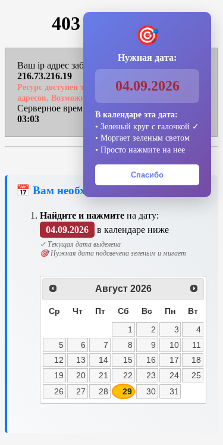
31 (174, 391)
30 (151, 391)
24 (174, 375)
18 (196, 360)
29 (127, 391)
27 (81, 391)
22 (128, 375)
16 (151, 360)
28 (103, 391)
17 (174, 360)
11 (196, 345)
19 (59, 375)
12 (59, 360)
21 (103, 375)
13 (81, 360)
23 (151, 375)
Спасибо (147, 174)
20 (81, 375)
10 (174, 345)
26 (59, 391)
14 (103, 360)
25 (196, 375)
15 (128, 360)
